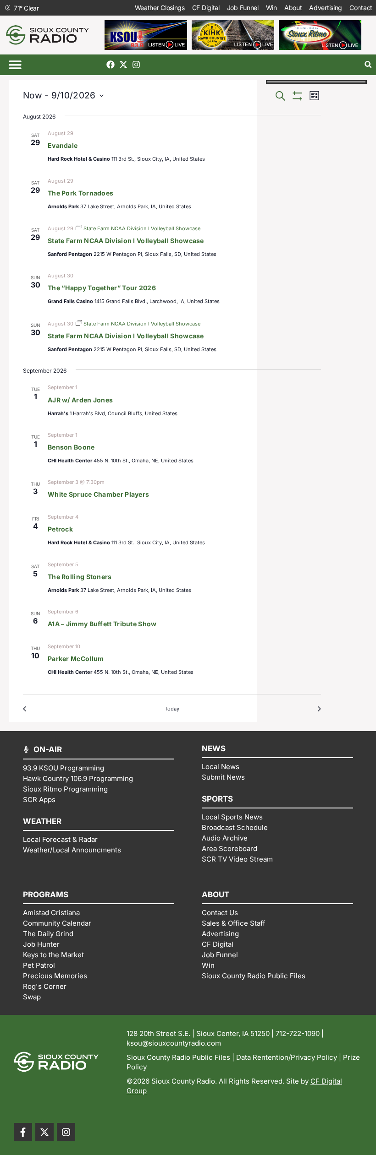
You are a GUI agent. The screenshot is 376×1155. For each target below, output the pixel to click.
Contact (360, 7)
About (293, 7)
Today (172, 708)
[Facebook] (110, 64)
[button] (15, 64)
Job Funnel (243, 7)
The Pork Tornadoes (80, 193)
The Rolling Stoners (80, 576)
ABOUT (215, 894)
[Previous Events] (26, 708)
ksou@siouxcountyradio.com (174, 1043)
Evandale (62, 145)
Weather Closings (160, 7)
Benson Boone (71, 447)
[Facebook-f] (23, 1132)
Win (271, 7)
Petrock (60, 529)
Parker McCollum (76, 658)
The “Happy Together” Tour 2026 (102, 288)
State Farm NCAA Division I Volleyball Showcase (126, 240)
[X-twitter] (123, 64)
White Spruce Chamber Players (98, 494)
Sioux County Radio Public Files (178, 1057)
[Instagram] (136, 64)
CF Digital (206, 7)
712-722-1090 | (300, 1033)
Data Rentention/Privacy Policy (286, 1057)
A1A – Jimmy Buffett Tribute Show (102, 624)
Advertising (325, 7)
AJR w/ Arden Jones (80, 400)
